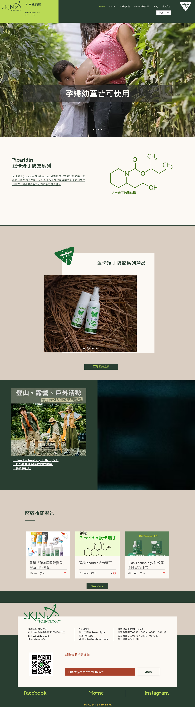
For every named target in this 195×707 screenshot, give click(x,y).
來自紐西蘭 (33, 4)
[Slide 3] (98, 129)
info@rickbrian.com (96, 639)
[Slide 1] (93, 129)
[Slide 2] (96, 129)
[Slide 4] (101, 129)
